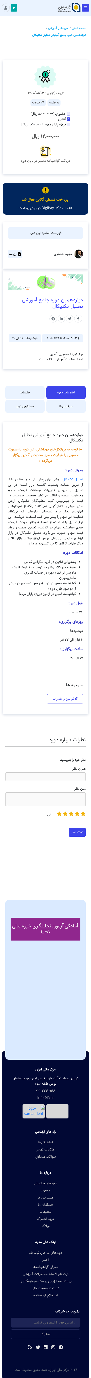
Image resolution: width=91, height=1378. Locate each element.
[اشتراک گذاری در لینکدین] (61, 318)
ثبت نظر (77, 832)
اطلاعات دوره (66, 392)
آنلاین (62, 119)
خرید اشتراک (46, 1219)
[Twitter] (38, 1347)
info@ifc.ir (45, 1098)
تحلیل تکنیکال (73, 479)
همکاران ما (45, 1204)
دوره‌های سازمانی (45, 1183)
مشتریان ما (45, 1197)
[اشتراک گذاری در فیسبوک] (78, 318)
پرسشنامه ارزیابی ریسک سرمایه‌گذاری (46, 1281)
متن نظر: (80, 789)
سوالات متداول (45, 1156)
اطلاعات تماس (45, 1149)
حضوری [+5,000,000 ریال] (48, 114)
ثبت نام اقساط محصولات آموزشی (45, 1274)
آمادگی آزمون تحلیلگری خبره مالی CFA (45, 929)
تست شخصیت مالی (45, 1288)
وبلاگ (45, 1226)
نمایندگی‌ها (45, 1142)
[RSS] (30, 1347)
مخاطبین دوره (25, 406)
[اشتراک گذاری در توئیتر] (69, 318)
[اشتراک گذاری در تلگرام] (53, 318)
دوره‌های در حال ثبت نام (45, 1252)
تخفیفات (45, 1212)
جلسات (25, 392)
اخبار (45, 1260)
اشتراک (45, 1334)
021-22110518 (45, 1091)
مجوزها (45, 1190)
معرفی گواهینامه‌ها (45, 1267)
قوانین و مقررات (64, 698)
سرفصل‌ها (66, 406)
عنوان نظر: (79, 769)
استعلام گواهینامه (45, 1295)
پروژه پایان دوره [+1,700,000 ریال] (43, 124)
